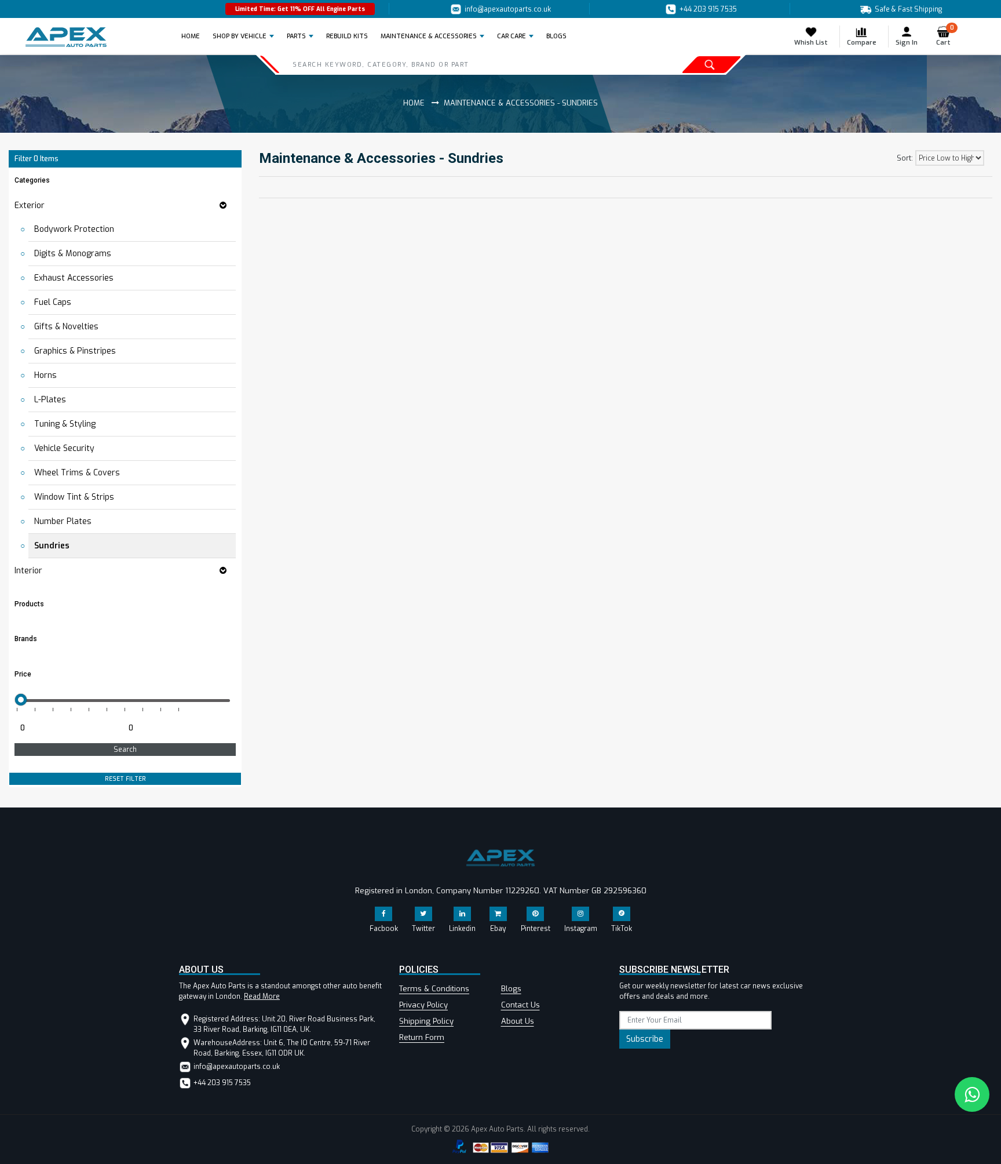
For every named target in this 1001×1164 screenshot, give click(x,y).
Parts (296, 36)
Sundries (52, 545)
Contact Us (520, 1005)
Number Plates (63, 521)
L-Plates (50, 399)
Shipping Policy (426, 1021)
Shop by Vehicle (239, 36)
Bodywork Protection (74, 229)
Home (194, 36)
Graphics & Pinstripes (75, 351)
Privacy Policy (423, 1005)
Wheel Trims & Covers (77, 472)
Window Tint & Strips (74, 497)
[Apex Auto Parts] (66, 37)
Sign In (907, 42)
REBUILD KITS (347, 36)
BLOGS (556, 36)
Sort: (905, 158)
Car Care (511, 36)
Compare (861, 42)
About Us (517, 1021)
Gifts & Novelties (66, 326)
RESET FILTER (125, 779)
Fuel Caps (52, 302)
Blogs (511, 989)
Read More (262, 996)
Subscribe (644, 1039)
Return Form (421, 1037)
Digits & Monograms (72, 253)
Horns (45, 375)
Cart (945, 36)
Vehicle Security (64, 448)
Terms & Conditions (434, 989)
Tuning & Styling (65, 424)
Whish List (811, 42)
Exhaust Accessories (74, 277)
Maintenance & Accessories (429, 36)
